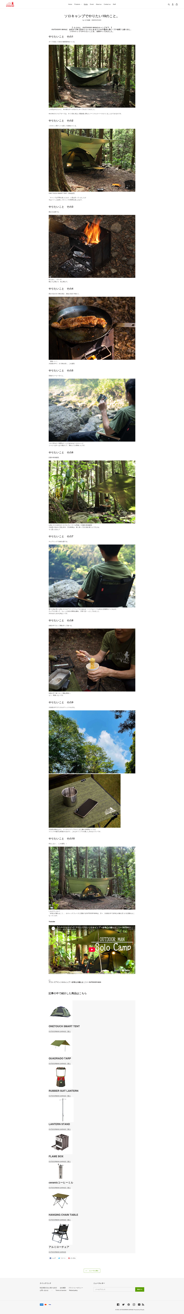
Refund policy (73, 1290)
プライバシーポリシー (76, 1288)
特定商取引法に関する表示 (48, 1288)
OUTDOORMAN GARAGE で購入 (60, 1031)
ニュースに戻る (93, 1270)
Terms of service (61, 1290)
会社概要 (63, 1288)
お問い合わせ (44, 1290)
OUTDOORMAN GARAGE (57, 1252)
